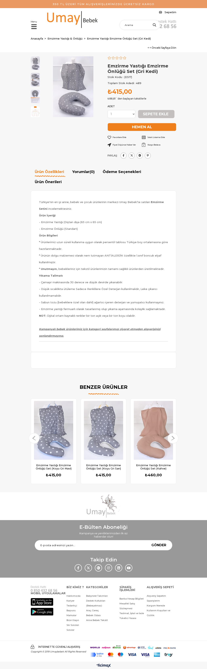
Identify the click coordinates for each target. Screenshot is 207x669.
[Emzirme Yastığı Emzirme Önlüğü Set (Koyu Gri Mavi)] (53, 430)
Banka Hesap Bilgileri (131, 598)
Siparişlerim (153, 600)
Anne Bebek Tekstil (97, 620)
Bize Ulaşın (73, 620)
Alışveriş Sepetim (156, 595)
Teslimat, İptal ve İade (131, 613)
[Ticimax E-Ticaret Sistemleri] (103, 666)
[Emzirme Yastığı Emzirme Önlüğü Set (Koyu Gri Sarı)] (103, 430)
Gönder (158, 545)
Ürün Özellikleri (49, 172)
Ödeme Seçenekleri (122, 172)
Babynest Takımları (97, 595)
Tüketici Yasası (127, 618)
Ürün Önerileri (48, 182)
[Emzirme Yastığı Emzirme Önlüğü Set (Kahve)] (153, 430)
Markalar (71, 615)
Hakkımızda (73, 595)
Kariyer (70, 600)
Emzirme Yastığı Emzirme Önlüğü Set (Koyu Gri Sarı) (103, 467)
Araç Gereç (92, 610)
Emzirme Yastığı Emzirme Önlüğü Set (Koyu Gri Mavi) (54, 467)
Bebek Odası (93, 615)
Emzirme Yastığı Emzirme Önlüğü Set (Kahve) (153, 467)
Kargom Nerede (156, 605)
